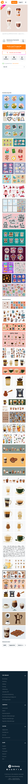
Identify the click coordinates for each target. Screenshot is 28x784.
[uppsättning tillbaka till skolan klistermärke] (18, 187)
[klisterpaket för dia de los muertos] (13, 274)
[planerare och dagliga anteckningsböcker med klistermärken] (13, 226)
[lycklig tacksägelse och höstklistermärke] (18, 298)
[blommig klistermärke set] (13, 102)
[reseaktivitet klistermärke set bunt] (13, 162)
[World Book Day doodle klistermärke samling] (8, 151)
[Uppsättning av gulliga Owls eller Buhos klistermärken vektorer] (13, 258)
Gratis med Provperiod (14, 46)
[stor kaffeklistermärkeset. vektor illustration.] (10, 510)
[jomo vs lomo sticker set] (8, 188)
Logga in (21, 2)
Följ (23, 41)
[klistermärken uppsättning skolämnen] (8, 288)
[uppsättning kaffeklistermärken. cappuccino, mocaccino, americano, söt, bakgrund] (6, 337)
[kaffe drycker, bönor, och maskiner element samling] (13, 564)
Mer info (5, 66)
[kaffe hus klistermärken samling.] (13, 356)
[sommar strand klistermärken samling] (9, 199)
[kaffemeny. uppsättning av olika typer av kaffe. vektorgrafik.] (13, 380)
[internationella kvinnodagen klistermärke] (9, 310)
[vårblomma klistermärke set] (8, 300)
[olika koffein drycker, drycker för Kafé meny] (5, 484)
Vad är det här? (16, 63)
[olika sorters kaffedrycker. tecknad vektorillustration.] (8, 740)
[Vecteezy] (2, 2)
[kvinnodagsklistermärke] (8, 176)
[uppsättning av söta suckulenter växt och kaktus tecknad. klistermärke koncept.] (7, 142)
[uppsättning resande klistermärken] (13, 130)
